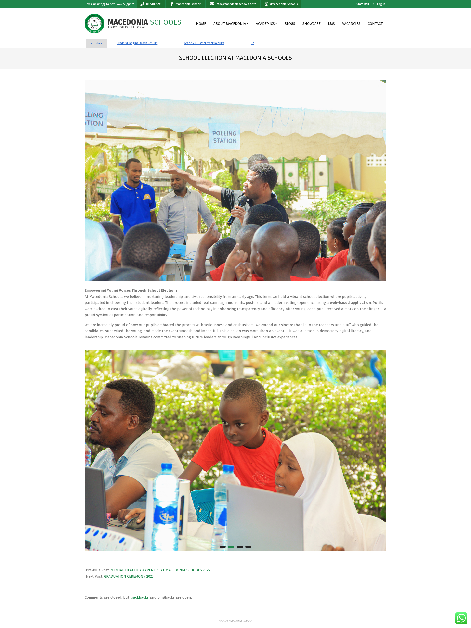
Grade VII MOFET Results (234, 43)
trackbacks (139, 597)
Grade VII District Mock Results (171, 43)
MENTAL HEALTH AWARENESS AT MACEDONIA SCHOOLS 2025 (160, 570)
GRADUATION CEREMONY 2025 (129, 576)
